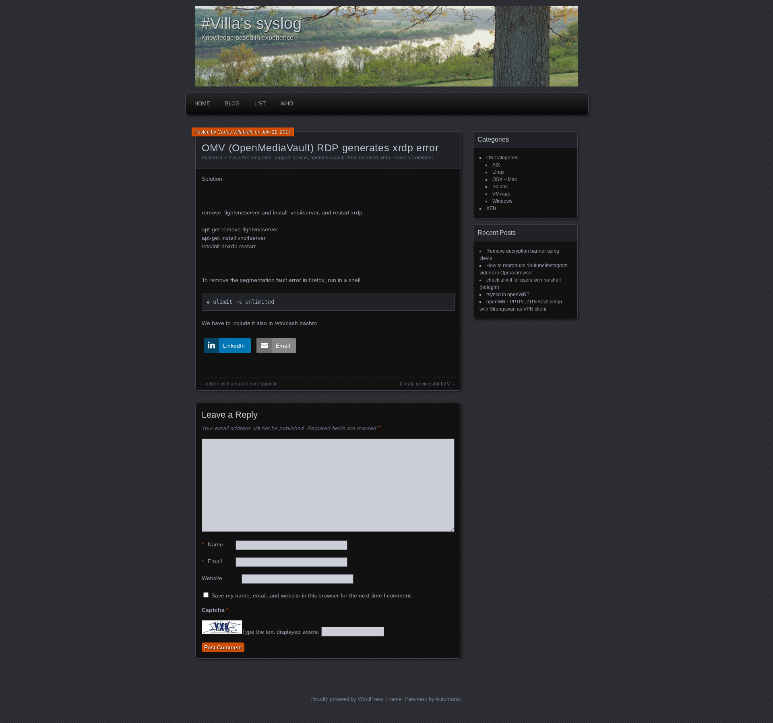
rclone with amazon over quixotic (241, 384)
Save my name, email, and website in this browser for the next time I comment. (311, 595)
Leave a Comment (413, 158)
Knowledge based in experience (247, 37)
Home (202, 104)
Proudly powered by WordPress (347, 699)
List (260, 104)
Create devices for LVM (425, 384)
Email (212, 561)
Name (212, 544)
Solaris (500, 187)
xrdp (385, 158)
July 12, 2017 (276, 132)
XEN (491, 208)
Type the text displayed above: (281, 631)
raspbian (368, 158)
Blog (232, 104)
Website (212, 578)
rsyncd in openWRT (507, 294)
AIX (496, 165)
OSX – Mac (504, 179)
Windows (502, 201)
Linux (231, 158)
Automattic (448, 699)
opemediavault (326, 158)
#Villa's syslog (251, 23)
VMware (501, 194)
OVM (350, 158)
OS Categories (255, 158)
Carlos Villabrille (235, 132)
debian (300, 158)
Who (287, 104)
